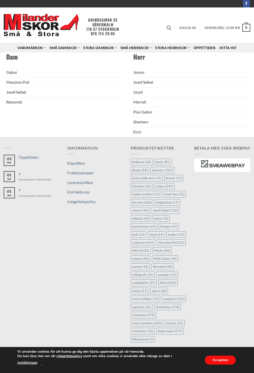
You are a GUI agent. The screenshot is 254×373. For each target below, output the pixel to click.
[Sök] (169, 28)
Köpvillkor (76, 163)
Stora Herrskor (171, 48)
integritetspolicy (69, 356)
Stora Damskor (98, 48)
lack (138, 235)
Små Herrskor (134, 48)
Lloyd (156, 235)
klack (161, 218)
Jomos (140, 210)
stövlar (174, 323)
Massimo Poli (171, 243)
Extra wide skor (146, 178)
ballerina (141, 162)
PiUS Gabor (165, 259)
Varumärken (30, 48)
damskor (162, 170)
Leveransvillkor (80, 182)
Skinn (168, 283)
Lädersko (143, 243)
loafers (176, 235)
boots (163, 162)
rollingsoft (142, 275)
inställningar (27, 362)
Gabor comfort (146, 194)
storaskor (143, 315)
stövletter (142, 331)
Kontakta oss (78, 191)
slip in (159, 291)
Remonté (162, 267)
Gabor (164, 186)
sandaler (167, 275)
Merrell (140, 250)
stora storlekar (147, 323)
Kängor (168, 226)
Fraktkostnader (80, 172)
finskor (174, 178)
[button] (187, 27)
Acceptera (220, 360)
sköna (139, 291)
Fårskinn (141, 186)
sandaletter (143, 283)
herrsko (142, 202)
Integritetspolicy (81, 201)
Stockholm (167, 307)
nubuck (140, 259)
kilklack (141, 218)
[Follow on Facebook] (246, 3)
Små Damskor (63, 48)
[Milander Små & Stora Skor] (41, 25)
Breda (139, 170)
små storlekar (145, 299)
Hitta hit (228, 48)
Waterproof (142, 339)
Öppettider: (204, 48)
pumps (140, 267)
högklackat (167, 202)
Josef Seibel (165, 210)
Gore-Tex (174, 194)
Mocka (162, 250)
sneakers (174, 299)
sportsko (141, 307)
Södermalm (170, 331)
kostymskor (144, 226)
